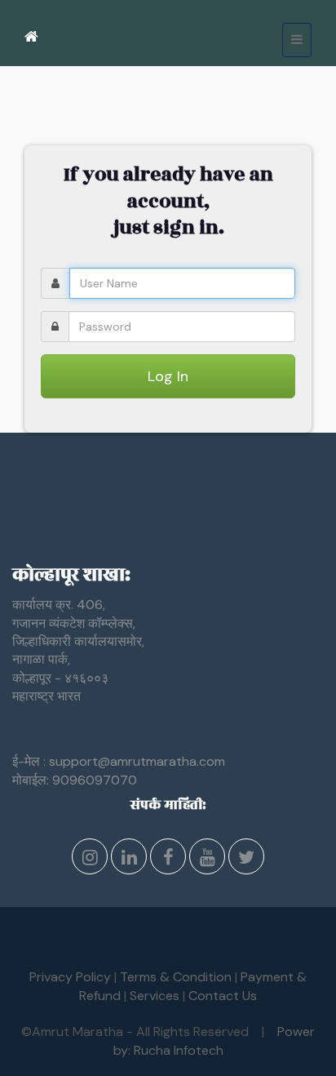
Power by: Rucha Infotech (214, 1040)
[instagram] (90, 859)
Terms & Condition (176, 976)
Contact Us (222, 995)
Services (154, 995)
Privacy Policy (70, 976)
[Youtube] (207, 859)
